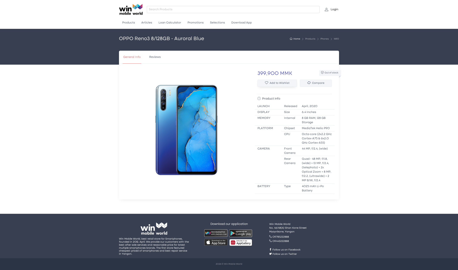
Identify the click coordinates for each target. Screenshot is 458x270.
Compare (318, 83)
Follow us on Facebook (286, 250)
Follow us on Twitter (284, 254)
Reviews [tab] (155, 57)
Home (296, 39)
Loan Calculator (170, 23)
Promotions (195, 23)
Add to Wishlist (279, 83)
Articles (146, 23)
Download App (241, 23)
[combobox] (233, 9)
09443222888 (280, 241)
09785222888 (280, 237)
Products (128, 23)
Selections (217, 23)
